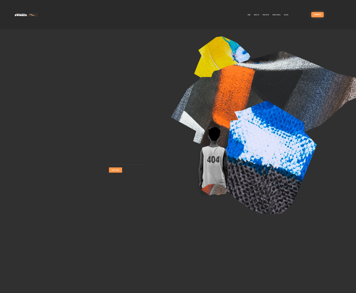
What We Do (266, 15)
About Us (256, 15)
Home (249, 15)
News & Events (276, 15)
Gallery (286, 15)
